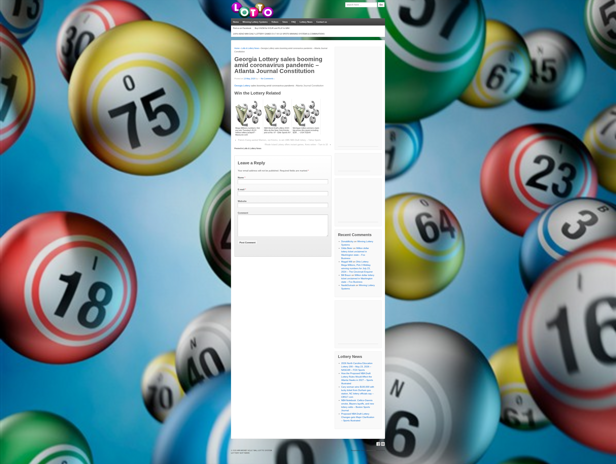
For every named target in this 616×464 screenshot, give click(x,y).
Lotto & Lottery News (250, 48)
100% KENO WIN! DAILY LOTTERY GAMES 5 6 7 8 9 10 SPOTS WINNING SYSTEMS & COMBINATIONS (279, 34)
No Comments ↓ (268, 79)
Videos (274, 22)
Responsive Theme (358, 450)
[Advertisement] (358, 98)
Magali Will (346, 261)
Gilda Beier (346, 248)
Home (236, 22)
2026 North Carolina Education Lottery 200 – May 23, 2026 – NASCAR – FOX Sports (356, 366)
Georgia (238, 85)
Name (241, 177)
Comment (243, 213)
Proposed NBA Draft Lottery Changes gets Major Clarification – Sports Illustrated (357, 417)
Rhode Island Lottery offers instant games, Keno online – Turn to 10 (296, 144)
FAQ (293, 22)
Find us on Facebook (242, 28)
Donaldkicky (347, 241)
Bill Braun (346, 275)
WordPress (380, 450)
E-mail (241, 189)
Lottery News (306, 22)
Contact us (321, 22)
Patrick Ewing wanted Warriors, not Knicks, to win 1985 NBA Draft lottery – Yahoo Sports (279, 140)
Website (242, 201)
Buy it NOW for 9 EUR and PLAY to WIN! (272, 28)
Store (285, 22)
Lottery (246, 85)
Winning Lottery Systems (255, 22)
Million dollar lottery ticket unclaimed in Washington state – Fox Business (357, 278)
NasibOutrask (348, 285)
